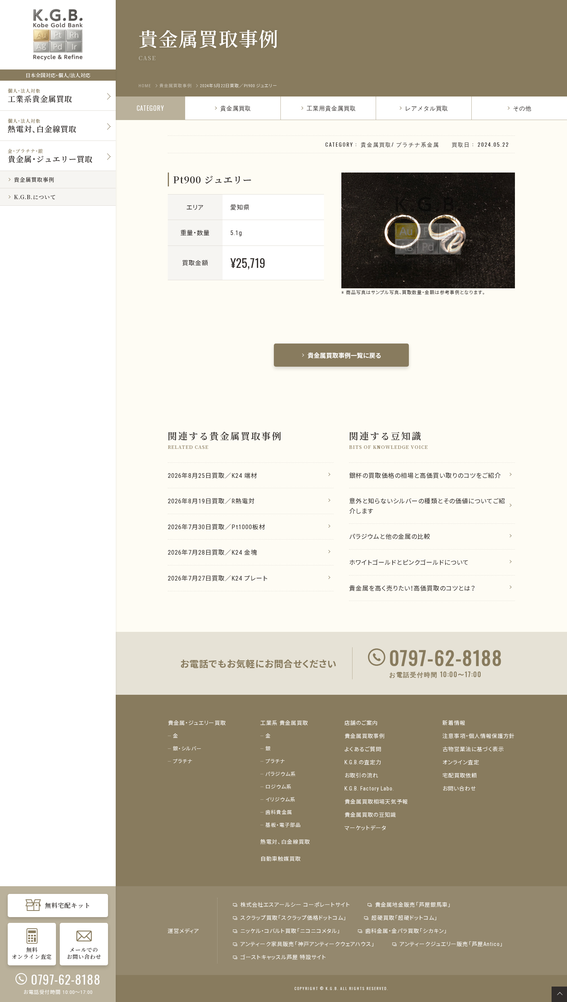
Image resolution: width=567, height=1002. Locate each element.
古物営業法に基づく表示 (473, 749)
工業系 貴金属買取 (284, 722)
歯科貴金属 (278, 812)
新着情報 (454, 722)
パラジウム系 (280, 773)
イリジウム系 (280, 799)
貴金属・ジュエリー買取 (197, 722)
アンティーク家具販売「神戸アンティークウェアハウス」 (307, 944)
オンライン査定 (460, 762)
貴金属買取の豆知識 (370, 814)
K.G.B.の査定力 (362, 762)
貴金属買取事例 (364, 736)
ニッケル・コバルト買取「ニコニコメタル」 (290, 930)
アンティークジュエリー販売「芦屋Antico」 (451, 944)
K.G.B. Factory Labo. (369, 788)
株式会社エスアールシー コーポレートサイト (295, 904)
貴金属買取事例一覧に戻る (344, 355)
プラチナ (182, 761)
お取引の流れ (361, 775)
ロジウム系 (278, 786)
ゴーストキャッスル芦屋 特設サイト (283, 957)
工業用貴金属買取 (331, 107)
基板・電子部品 (283, 824)
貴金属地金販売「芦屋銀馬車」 (413, 904)
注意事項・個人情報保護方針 (478, 736)
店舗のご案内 (361, 722)
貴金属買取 (235, 107)
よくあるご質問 (362, 749)
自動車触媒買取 (280, 858)
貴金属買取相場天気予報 (376, 801)
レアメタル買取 (426, 107)
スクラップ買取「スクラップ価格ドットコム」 (293, 917)
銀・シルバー (187, 748)
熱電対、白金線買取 (285, 841)
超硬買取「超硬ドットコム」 (404, 917)
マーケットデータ (365, 827)
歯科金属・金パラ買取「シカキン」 (406, 930)
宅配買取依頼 (459, 775)
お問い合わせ (459, 788)
